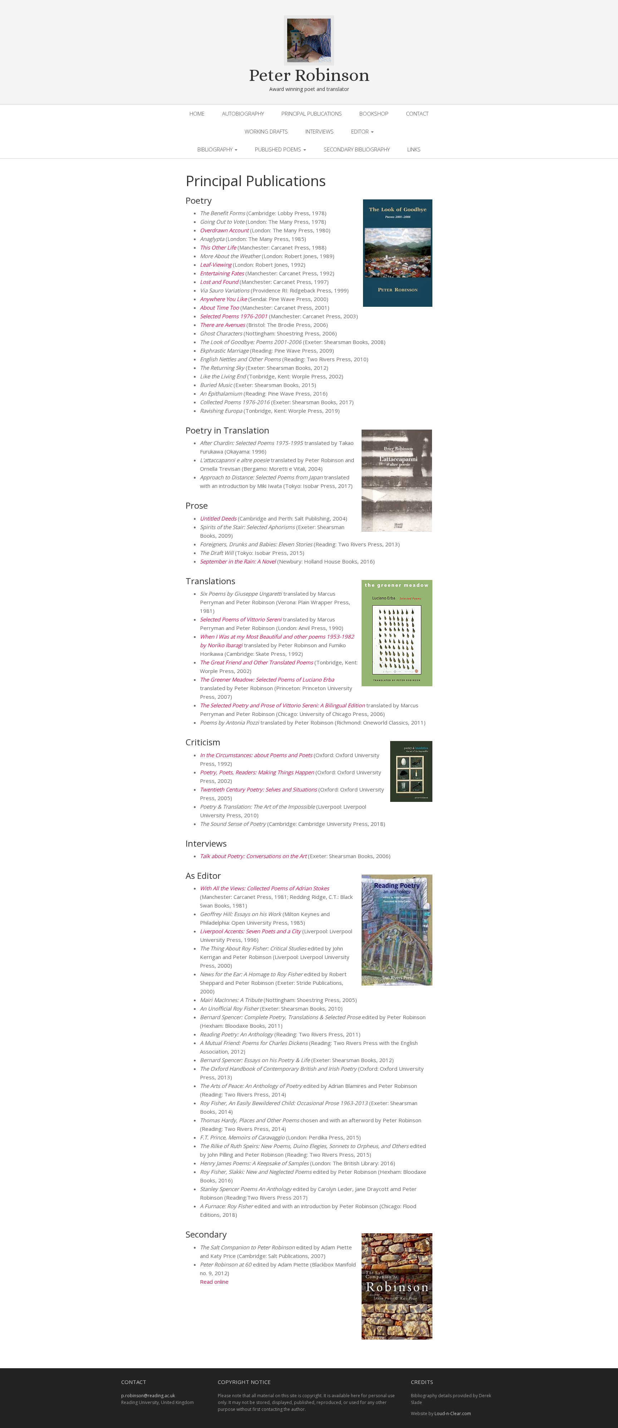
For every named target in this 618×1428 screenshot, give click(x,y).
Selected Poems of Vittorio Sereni (240, 619)
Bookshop (373, 113)
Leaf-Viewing (215, 264)
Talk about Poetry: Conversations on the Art (253, 856)
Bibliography (215, 149)
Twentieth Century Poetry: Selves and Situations (258, 789)
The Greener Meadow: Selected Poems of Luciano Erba (267, 679)
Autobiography (243, 113)
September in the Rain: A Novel (238, 561)
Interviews (319, 131)
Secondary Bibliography (357, 149)
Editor (360, 131)
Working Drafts (266, 131)
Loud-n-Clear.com (453, 1413)
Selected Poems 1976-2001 (234, 316)
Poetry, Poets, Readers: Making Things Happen (257, 772)
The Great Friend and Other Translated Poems (256, 662)
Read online (214, 1281)
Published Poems (279, 149)
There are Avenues (222, 324)
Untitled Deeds (218, 518)
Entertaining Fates (222, 273)
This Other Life (218, 247)
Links (414, 149)
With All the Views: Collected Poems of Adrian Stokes (264, 888)
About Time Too (219, 307)
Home (197, 113)
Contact (417, 113)
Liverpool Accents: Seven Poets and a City (250, 931)
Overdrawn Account (224, 230)
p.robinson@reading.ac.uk (148, 1396)
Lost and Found (219, 281)
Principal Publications (311, 113)
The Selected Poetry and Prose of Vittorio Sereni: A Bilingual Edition (282, 705)
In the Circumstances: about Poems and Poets (256, 755)
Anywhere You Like (223, 298)
